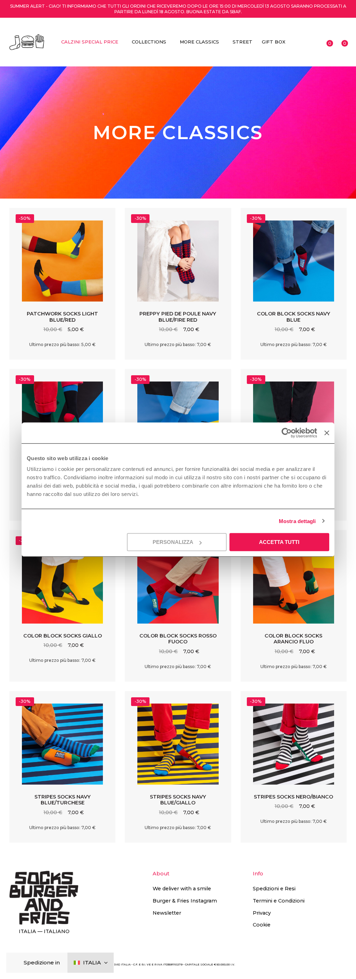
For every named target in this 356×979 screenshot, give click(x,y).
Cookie (261, 925)
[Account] (312, 42)
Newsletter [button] (167, 913)
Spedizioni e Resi (274, 888)
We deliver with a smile (182, 888)
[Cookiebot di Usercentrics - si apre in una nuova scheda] (286, 432)
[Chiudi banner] (326, 432)
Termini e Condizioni (279, 901)
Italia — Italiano (44, 931)
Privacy (262, 913)
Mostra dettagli (297, 521)
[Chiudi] (17, 963)
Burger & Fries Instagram (185, 901)
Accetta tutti (279, 542)
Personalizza (173, 542)
